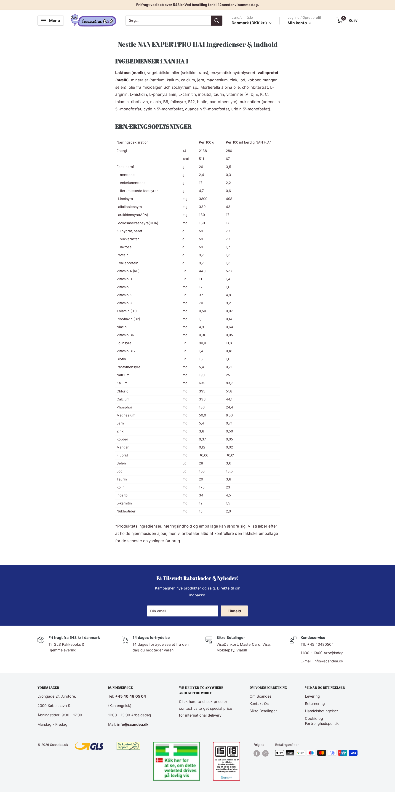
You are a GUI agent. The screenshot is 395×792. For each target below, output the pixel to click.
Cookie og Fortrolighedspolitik (322, 721)
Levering (312, 696)
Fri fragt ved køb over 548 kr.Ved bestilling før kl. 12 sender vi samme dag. (197, 5)
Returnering (315, 703)
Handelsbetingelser (321, 711)
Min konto (298, 23)
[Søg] (216, 21)
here (193, 701)
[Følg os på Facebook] (257, 753)
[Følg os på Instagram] (265, 753)
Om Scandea (261, 696)
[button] (197, 126)
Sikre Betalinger (263, 711)
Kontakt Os (259, 703)
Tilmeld (234, 611)
